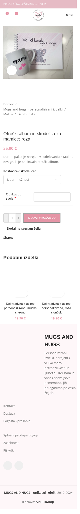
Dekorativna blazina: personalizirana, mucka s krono (20, 308)
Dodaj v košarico (42, 218)
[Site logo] (38, 15)
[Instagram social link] (70, 4)
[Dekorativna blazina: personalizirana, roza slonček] (57, 283)
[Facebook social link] (65, 4)
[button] (16, 293)
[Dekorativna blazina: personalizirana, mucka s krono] (20, 283)
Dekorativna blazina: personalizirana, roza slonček (56, 308)
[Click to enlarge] (12, 70)
